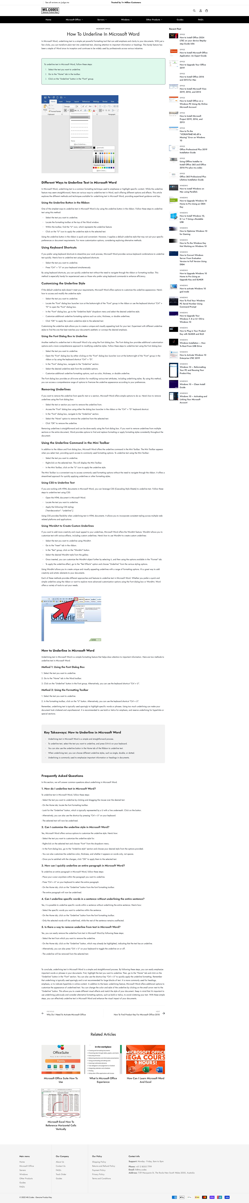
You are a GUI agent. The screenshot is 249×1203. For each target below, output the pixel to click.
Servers (100, 19)
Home (48, 19)
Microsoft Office (73, 19)
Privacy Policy (98, 1174)
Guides (180, 19)
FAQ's (200, 19)
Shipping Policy (99, 1161)
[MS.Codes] (50, 10)
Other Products (153, 19)
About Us (60, 1161)
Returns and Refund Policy (103, 1166)
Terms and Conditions (101, 1178)
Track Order (61, 1174)
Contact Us (60, 1166)
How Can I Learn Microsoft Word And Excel (145, 1080)
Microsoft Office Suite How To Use (61, 1080)
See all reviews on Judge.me (57, 2)
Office (182, 34)
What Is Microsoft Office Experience (103, 1080)
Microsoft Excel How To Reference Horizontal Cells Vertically (61, 1125)
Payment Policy (98, 1170)
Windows (125, 19)
